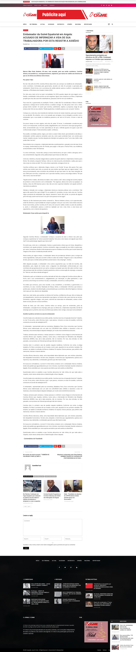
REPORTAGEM (88, 24)
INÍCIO (25, 24)
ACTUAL (42, 24)
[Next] (89, 93)
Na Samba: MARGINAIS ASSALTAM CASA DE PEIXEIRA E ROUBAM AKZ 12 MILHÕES (103, 595)
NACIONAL (78, 24)
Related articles (28, 476)
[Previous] (87, 93)
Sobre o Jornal (37, 5)
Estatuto (99, 650)
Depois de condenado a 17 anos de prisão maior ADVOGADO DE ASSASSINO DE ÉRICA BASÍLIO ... (103, 604)
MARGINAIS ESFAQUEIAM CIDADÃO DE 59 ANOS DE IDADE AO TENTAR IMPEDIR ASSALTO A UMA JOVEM (40, 602)
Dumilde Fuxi (26, 44)
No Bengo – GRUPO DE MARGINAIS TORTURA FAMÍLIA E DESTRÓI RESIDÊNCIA (40, 592)
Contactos (52, 5)
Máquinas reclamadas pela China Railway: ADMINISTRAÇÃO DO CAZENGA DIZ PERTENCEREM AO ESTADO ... (69, 456)
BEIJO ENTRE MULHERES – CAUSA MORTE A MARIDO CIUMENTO (40, 584)
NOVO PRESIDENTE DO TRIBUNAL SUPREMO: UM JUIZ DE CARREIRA (72, 593)
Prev (25, 506)
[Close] (112, 621)
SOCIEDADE (51, 24)
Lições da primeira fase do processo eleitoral (126, 646)
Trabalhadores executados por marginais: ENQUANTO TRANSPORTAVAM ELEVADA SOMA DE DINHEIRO (103, 586)
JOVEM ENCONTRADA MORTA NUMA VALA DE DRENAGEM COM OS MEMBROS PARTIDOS (72, 585)
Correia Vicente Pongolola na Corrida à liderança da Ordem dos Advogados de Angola (52, 495)
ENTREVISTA (60, 24)
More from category (50, 476)
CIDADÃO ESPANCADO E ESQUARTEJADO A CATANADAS (71, 600)
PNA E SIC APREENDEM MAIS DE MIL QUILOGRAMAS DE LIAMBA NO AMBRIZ (126, 628)
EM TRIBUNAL (33, 24)
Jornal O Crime (89, 61)
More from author (39, 476)
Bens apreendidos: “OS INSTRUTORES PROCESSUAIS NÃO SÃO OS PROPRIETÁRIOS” (126, 638)
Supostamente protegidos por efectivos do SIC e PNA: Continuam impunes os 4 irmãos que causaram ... (99, 57)
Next (29, 506)
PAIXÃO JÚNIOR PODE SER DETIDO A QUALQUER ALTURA (102, 87)
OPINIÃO (69, 24)
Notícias (45, 5)
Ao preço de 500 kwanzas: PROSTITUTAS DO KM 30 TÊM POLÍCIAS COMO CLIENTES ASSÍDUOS (102, 72)
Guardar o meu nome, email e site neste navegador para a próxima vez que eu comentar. (49, 545)
